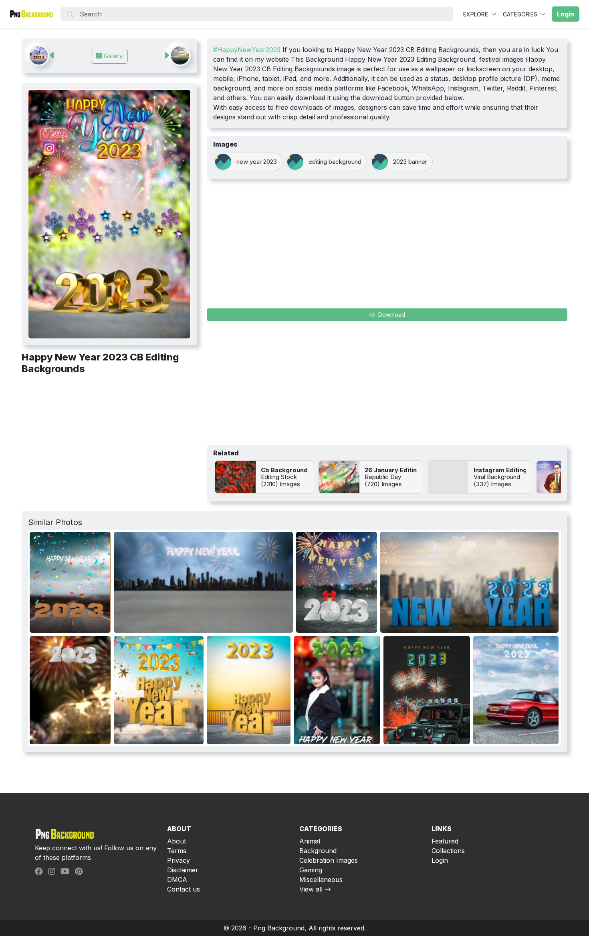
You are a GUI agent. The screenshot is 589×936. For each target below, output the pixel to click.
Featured (445, 841)
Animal (309, 841)
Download (391, 314)
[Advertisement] (109, 440)
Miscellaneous (321, 880)
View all (311, 889)
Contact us (183, 889)
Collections (448, 851)
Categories (521, 14)
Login (440, 860)
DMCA (177, 880)
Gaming (310, 870)
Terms (176, 851)
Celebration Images (328, 860)
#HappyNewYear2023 (246, 50)
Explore (476, 14)
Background (318, 851)
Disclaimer (182, 870)
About (176, 841)
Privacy (178, 860)
